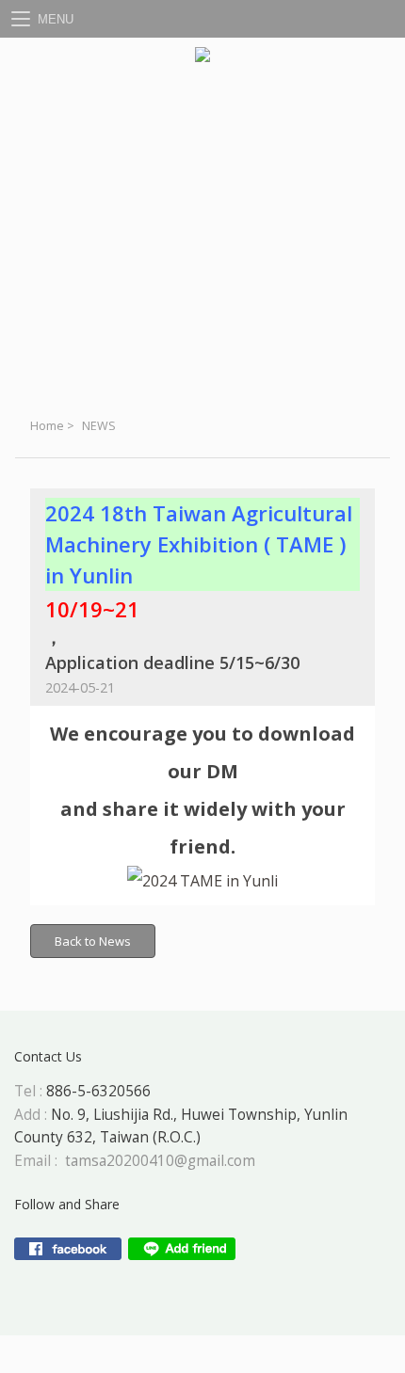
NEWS (99, 426)
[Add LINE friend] (181, 1248)
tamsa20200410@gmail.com (160, 1161)
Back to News (93, 941)
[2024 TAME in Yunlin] (202, 880)
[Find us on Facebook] (68, 1248)
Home (47, 426)
